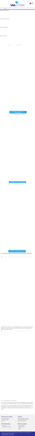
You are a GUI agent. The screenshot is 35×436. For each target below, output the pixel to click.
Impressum (3, 432)
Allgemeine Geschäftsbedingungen (25, 432)
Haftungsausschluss (16, 432)
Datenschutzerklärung (9, 432)
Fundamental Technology (6, 426)
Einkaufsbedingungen (4, 433)
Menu (5, 8)
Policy (19, 429)
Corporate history (21, 426)
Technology (4, 425)
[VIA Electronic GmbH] (17, 5)
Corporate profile (21, 425)
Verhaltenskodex (11, 433)
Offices (19, 427)
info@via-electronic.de (22, 420)
